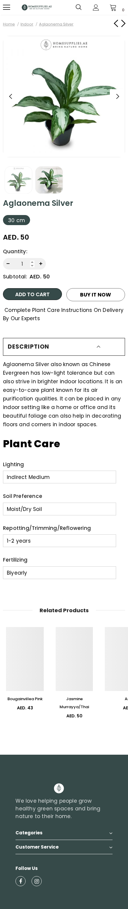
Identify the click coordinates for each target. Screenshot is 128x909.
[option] (64, 96)
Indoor (27, 24)
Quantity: (15, 251)
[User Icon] (96, 7)
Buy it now (95, 294)
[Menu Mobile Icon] (6, 7)
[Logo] (36, 7)
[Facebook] (20, 881)
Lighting (13, 464)
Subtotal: (15, 276)
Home (9, 24)
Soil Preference (22, 496)
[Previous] (10, 96)
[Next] (117, 96)
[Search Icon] (79, 7)
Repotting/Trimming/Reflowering (47, 528)
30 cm (16, 220)
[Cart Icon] (113, 7)
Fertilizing (15, 559)
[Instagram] (37, 881)
